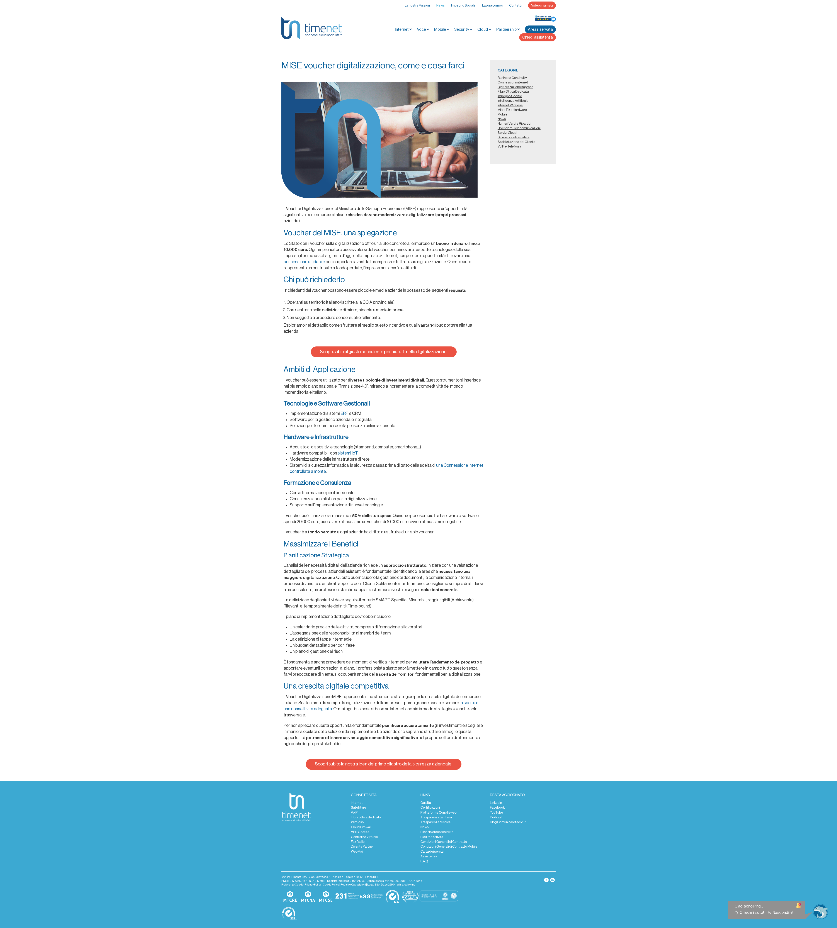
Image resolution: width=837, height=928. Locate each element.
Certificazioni (430, 807)
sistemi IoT (347, 453)
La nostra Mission (417, 5)
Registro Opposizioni (353, 884)
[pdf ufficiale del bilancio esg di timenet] (371, 896)
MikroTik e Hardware (512, 110)
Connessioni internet (513, 82)
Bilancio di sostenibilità (436, 832)
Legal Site (373, 884)
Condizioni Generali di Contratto (443, 841)
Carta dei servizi (432, 851)
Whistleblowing (406, 884)
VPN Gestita (360, 832)
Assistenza (428, 856)
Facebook (497, 807)
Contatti (515, 5)
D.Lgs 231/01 (388, 884)
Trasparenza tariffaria (436, 817)
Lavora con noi (492, 5)
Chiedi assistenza (537, 37)
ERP (344, 413)
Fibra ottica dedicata (366, 817)
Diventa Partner (362, 846)
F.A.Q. (424, 861)
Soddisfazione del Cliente (516, 142)
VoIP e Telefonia (509, 146)
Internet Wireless (510, 105)
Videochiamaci (542, 5)
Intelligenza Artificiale (513, 100)
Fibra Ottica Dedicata (513, 91)
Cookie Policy (331, 884)
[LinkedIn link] (552, 880)
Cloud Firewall (361, 827)
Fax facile (358, 841)
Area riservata (540, 29)
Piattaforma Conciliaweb (438, 812)
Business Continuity (512, 78)
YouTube (496, 812)
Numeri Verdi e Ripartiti (514, 123)
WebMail (357, 851)
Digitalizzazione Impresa (515, 87)
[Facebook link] (546, 880)
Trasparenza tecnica (435, 822)
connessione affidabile (304, 262)
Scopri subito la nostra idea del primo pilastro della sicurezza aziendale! (383, 764)
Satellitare (358, 807)
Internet (357, 802)
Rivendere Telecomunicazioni (519, 128)
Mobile (440, 29)
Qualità (425, 802)
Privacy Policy (313, 884)
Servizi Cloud (507, 132)
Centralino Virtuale (364, 837)
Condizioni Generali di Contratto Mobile (448, 846)
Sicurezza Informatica (513, 137)
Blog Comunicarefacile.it (508, 822)
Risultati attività (431, 837)
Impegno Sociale (463, 5)
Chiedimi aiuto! (752, 912)
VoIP (354, 812)
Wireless (357, 822)
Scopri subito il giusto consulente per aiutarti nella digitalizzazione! (383, 351)
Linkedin (496, 802)
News (440, 5)
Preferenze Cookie (292, 884)
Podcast (496, 817)
